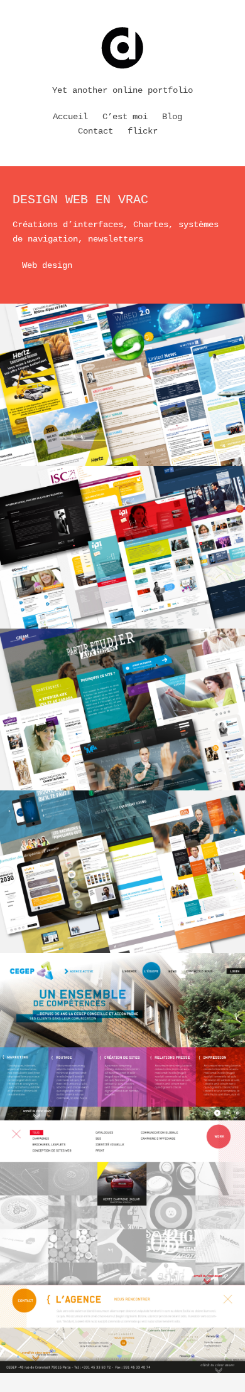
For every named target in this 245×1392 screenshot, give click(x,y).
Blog (172, 117)
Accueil (70, 117)
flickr (143, 131)
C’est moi (125, 117)
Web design (47, 265)
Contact (95, 131)
